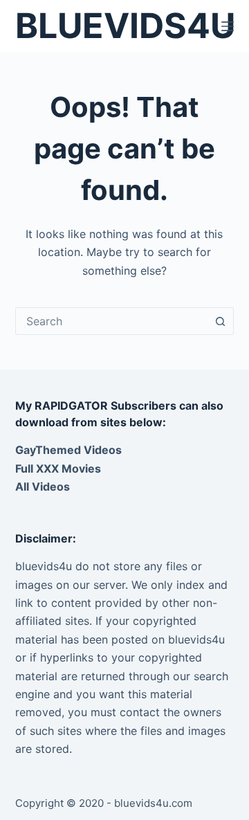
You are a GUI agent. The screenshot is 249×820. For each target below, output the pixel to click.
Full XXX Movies (58, 468)
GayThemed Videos (68, 450)
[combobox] (112, 321)
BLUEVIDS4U (125, 25)
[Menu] (227, 26)
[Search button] (220, 321)
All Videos (42, 486)
